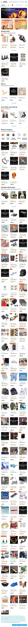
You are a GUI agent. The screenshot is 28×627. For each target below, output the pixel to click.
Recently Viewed (19, 5)
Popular (3, 5)
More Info (24, 625)
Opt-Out (19, 625)
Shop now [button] (4, 12)
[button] (20, 2)
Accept (14, 625)
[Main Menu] (1, 2)
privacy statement (4, 618)
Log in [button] (22, 1)
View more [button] (14, 50)
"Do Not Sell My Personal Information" (11, 622)
